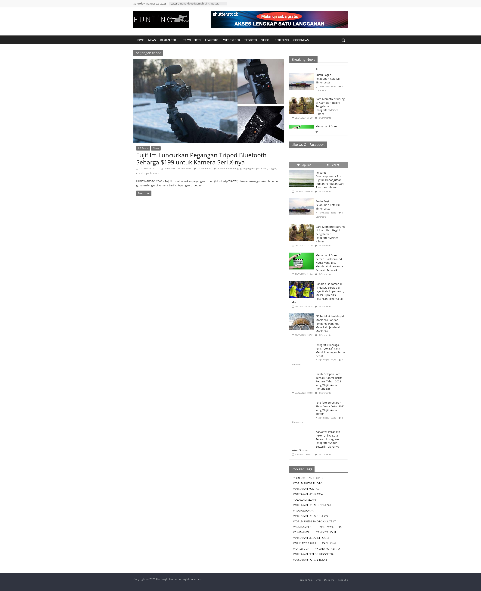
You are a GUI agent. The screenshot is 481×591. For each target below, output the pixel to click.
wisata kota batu (327, 548)
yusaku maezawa (305, 499)
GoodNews (301, 40)
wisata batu (301, 532)
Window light (326, 532)
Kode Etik (343, 579)
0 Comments (204, 168)
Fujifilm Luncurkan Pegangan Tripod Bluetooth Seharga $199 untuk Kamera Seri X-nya (201, 158)
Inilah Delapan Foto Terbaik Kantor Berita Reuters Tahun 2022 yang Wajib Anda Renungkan (329, 381)
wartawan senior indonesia (313, 553)
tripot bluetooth (152, 173)
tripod (139, 173)
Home (140, 40)
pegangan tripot (251, 168)
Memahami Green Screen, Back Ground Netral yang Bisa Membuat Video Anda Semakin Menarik (329, 263)
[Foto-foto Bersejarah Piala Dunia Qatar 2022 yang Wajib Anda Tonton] (302, 400)
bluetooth (222, 168)
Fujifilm (232, 168)
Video (265, 40)
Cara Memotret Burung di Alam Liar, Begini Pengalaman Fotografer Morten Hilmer (330, 106)
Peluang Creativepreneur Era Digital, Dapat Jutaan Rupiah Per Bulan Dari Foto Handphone (330, 180)
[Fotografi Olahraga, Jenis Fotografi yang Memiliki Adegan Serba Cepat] (302, 342)
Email (318, 579)
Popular (306, 165)
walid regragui (304, 543)
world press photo (307, 483)
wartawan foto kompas (310, 515)
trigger (272, 168)
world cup (301, 548)
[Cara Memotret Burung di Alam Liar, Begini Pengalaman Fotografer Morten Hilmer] (301, 99)
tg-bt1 (264, 168)
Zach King (329, 543)
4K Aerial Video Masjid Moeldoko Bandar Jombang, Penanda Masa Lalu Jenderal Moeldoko (330, 323)
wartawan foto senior (310, 559)
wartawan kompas (306, 488)
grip (239, 168)
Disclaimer (329, 579)
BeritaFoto (168, 40)
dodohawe (170, 168)
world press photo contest (314, 521)
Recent (334, 165)
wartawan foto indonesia (312, 504)
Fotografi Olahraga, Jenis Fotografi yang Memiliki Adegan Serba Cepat (330, 350)
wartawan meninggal (308, 494)
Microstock (231, 40)
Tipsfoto (250, 40)
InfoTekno (281, 40)
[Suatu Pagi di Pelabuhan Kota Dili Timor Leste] (301, 75)
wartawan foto (330, 526)
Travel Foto (192, 40)
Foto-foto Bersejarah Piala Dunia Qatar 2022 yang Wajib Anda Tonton (330, 408)
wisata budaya (303, 510)
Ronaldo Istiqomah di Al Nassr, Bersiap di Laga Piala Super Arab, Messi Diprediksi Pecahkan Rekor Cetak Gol (318, 293)
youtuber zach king (307, 477)
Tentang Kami (306, 579)
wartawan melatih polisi (311, 537)
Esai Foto (211, 40)
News (152, 40)
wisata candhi (303, 526)
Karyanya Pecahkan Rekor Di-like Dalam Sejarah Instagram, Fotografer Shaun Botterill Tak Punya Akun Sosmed (316, 441)
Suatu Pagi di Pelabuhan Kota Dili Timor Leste (328, 78)
